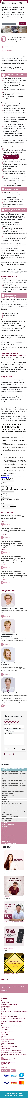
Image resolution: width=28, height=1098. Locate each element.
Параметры (5, 24)
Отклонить (12, 24)
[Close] (25, 3)
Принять (22, 23)
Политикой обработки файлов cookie (12, 18)
